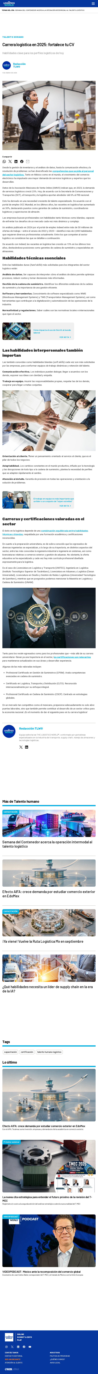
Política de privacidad (60, 1356)
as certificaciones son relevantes (72, 657)
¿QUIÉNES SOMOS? (57, 1359)
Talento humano (13, 37)
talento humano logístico (49, 1052)
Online (20, 1334)
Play (19, 1340)
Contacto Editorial (14, 1356)
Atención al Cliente (13, 1363)
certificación (27, 1052)
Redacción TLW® (19, 65)
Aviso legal (55, 1363)
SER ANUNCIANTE (13, 1359)
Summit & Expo (24, 1337)
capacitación (10, 1052)
